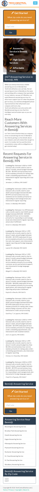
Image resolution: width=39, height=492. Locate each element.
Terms (5, 490)
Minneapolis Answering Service (15, 443)
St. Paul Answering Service (13, 460)
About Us (26, 490)
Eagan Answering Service (13, 439)
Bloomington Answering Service (15, 427)
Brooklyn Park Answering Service (16, 431)
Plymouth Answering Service (14, 448)
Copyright (18, 490)
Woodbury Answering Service (14, 464)
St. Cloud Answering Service (14, 456)
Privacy (11, 490)
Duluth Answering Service (13, 435)
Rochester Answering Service (14, 452)
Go (10, 32)
